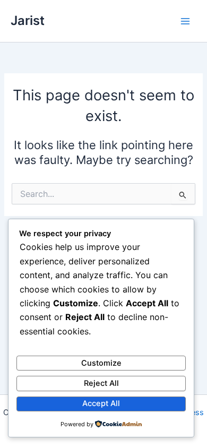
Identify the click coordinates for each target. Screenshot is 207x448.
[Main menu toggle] (185, 21)
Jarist (28, 20)
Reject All (101, 383)
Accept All (101, 403)
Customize (101, 363)
